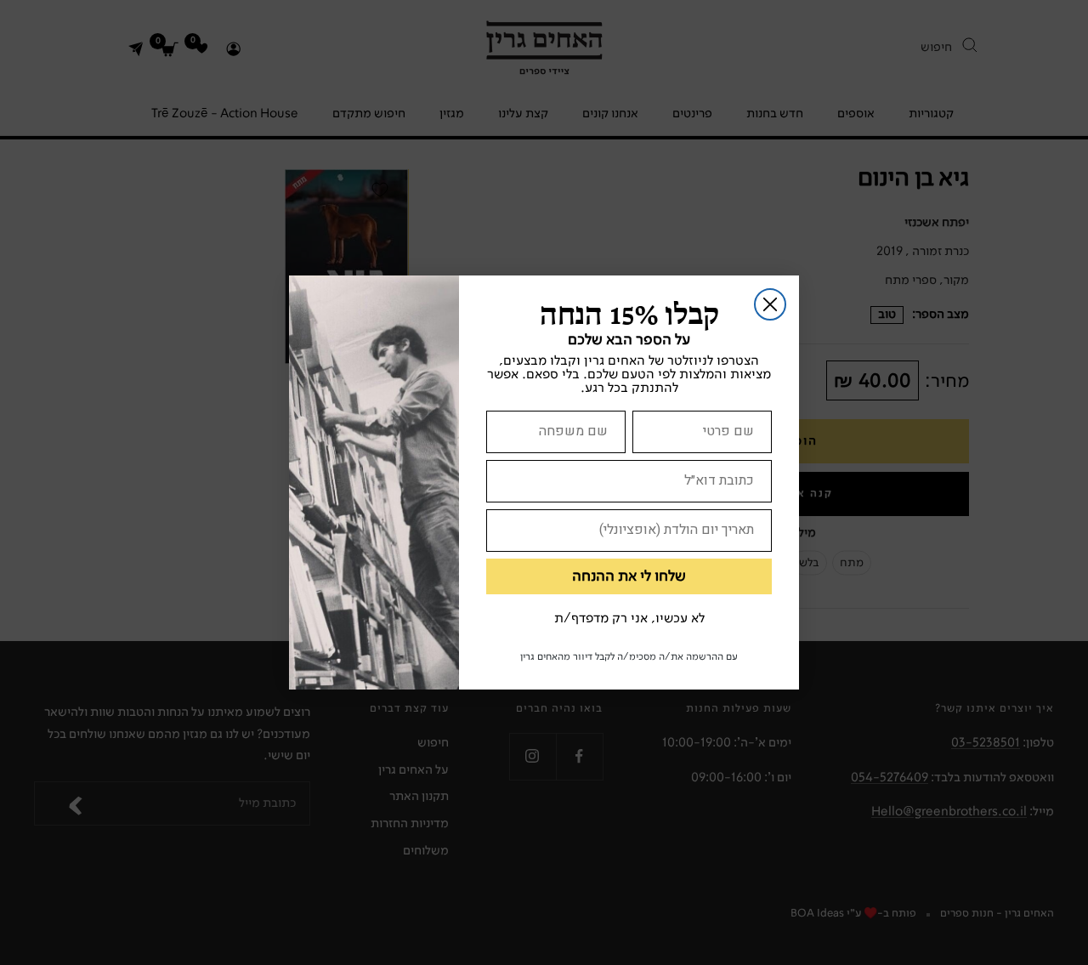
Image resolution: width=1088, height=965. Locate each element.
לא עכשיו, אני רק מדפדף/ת (629, 619)
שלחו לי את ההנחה (629, 576)
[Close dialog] (770, 304)
